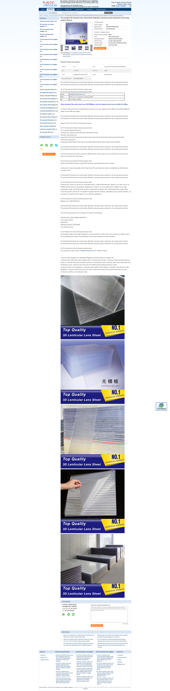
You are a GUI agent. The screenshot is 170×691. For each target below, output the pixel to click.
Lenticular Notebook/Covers (48, 111)
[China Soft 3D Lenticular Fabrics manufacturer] (49, 4)
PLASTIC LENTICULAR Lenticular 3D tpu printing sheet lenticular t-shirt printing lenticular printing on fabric (64, 674)
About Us (59, 9)
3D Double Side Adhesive (47, 92)
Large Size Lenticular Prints (47, 129)
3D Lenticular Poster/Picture (48, 101)
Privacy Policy (43, 687)
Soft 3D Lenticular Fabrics (47, 21)
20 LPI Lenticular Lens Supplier (56, 15)
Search (109, 13)
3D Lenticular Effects (46, 132)
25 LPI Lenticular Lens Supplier (48, 69)
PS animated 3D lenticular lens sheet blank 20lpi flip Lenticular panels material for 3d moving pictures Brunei (77, 54)
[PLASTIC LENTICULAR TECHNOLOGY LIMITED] (130, 6)
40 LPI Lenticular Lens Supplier (48, 59)
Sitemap (120, 662)
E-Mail (119, 659)
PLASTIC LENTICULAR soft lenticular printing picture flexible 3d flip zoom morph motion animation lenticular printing (63, 666)
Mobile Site (122, 664)
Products (50, 9)
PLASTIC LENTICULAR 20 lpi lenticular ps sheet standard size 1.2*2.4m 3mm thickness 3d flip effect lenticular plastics (84, 664)
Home (43, 9)
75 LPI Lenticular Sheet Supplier (49, 39)
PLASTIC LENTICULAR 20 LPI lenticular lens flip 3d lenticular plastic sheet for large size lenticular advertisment (85, 657)
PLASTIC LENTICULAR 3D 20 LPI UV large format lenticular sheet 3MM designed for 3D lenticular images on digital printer (85, 671)
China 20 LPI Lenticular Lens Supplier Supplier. (60, 687)
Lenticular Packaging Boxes (48, 108)
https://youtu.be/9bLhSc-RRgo (117, 104)
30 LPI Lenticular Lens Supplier (48, 64)
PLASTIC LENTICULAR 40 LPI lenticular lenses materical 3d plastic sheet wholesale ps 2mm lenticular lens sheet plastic (105, 666)
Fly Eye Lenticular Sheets (47, 89)
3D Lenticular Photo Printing (47, 105)
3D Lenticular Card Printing (47, 98)
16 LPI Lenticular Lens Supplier (48, 79)
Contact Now (101, 48)
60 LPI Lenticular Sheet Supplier (49, 49)
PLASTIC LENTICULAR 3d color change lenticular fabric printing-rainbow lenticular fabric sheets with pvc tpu (63, 680)
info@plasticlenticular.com (77, 94)
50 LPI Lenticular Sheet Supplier (49, 54)
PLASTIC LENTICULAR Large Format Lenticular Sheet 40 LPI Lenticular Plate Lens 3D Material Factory (105, 674)
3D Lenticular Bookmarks (47, 120)
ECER (85, 688)
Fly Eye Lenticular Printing (47, 95)
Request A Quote (122, 4)
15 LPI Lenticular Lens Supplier (48, 84)
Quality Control (79, 9)
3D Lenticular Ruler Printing (47, 117)
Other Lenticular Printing (47, 126)
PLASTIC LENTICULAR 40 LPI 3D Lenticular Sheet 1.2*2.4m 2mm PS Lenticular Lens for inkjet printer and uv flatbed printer (105, 681)
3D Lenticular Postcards (46, 123)
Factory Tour (68, 9)
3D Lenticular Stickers (46, 114)
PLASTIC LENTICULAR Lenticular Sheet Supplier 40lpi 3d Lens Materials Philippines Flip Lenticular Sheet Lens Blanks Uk (105, 658)
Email (129, 4)
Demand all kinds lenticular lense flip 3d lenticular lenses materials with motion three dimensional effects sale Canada (112, 645)
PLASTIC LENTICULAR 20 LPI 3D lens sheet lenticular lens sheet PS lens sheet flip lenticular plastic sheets (85, 679)
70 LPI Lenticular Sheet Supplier (49, 44)
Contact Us (90, 9)
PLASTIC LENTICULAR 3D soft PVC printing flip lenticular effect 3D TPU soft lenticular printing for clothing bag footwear (64, 658)
